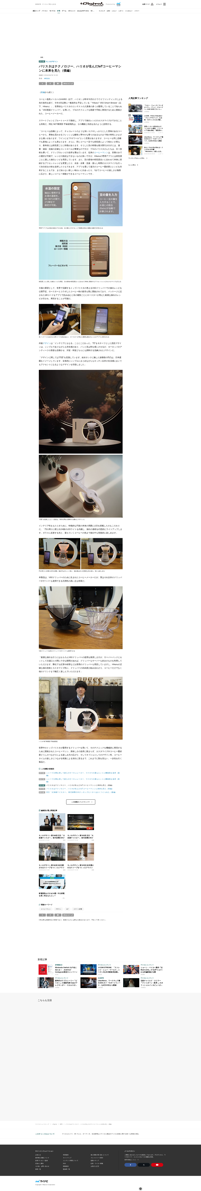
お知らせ (38, 1155)
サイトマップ (67, 1158)
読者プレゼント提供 (41, 1160)
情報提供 (66, 1166)
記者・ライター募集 (97, 1163)
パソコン (45, 11)
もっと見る (132, 165)
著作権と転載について (42, 1158)
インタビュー (128, 11)
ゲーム (64, 11)
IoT (67, 909)
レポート (121, 11)
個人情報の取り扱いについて (100, 1155)
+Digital (54, 1124)
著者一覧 (38, 1169)
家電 (58, 11)
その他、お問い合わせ (42, 1166)
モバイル (52, 11)
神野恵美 (47, 78)
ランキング (102, 11)
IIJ (91, 11)
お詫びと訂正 (95, 1166)
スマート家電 (78, 909)
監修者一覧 (66, 1169)
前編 (43, 92)
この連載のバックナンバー (80, 802)
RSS (64, 1163)
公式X (108, 11)
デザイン (47, 343)
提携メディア (95, 1160)
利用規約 (66, 1155)
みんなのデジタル (83, 11)
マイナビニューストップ (42, 1124)
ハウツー (136, 11)
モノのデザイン (52, 61)
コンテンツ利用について (70, 1160)
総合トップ (36, 11)
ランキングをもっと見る (136, 158)
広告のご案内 (39, 1163)
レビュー (114, 11)
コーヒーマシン (101, 152)
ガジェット (71, 11)
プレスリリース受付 (97, 1158)
